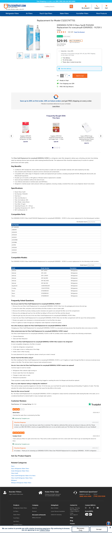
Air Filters (15, 511)
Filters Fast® (14, 473)
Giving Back (54, 505)
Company (35, 505)
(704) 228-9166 (99, 496)
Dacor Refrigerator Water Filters (20, 468)
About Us (34, 508)
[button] (110, 527)
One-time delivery (66, 68)
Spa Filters (16, 521)
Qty (58, 75)
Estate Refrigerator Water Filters (20, 471)
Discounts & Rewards (39, 515)
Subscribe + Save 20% (67, 51)
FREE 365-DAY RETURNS (67, 1)
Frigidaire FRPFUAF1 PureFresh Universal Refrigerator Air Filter (25, 137)
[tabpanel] (25, 133)
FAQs (71, 517)
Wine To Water (54, 508)
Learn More (56, 106)
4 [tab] (59, 147)
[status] (65, 76)
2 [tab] (55, 147)
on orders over (47, 1)
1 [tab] (52, 147)
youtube (98, 507)
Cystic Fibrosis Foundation (58, 511)
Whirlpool (14, 480)
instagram (85, 507)
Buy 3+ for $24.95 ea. (75, 42)
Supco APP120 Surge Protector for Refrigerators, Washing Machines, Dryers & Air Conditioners (86, 138)
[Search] (71, 6)
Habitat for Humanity (56, 514)
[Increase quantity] (69, 75)
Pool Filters (16, 518)
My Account (85, 8)
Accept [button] (99, 529)
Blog (71, 520)
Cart (106, 8)
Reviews (34, 511)
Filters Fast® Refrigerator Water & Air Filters (23, 475)
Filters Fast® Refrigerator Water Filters (21, 478)
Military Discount (36, 517)
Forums (72, 523)
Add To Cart (80, 76)
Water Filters (16, 514)
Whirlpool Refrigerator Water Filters (21, 482)
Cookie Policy (45, 530)
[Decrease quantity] (62, 75)
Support (97, 8)
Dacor (13, 466)
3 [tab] (57, 147)
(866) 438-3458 (85, 496)
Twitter (90, 507)
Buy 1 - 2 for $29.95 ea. (75, 40)
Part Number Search (82, 222)
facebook (93, 507)
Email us (82, 494)
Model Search (83, 265)
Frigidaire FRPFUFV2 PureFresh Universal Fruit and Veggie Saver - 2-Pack (56, 137)
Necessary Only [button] (80, 529)
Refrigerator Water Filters (20, 508)
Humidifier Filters (17, 524)
